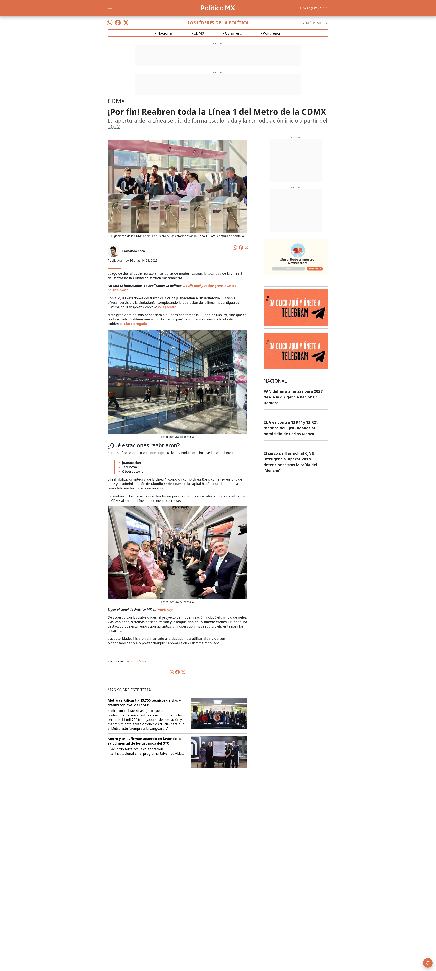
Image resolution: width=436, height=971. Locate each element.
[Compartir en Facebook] (241, 247)
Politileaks (272, 33)
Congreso (233, 33)
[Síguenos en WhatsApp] (110, 23)
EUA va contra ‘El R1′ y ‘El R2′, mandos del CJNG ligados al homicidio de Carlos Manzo (291, 428)
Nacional (165, 33)
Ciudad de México (136, 661)
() (162, 307)
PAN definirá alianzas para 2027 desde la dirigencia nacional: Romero (293, 397)
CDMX (198, 33)
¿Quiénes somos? (315, 23)
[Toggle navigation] (110, 8)
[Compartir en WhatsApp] (235, 247)
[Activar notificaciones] (428, 963)
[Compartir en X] (246, 247)
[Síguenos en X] (126, 23)
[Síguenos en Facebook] (118, 23)
